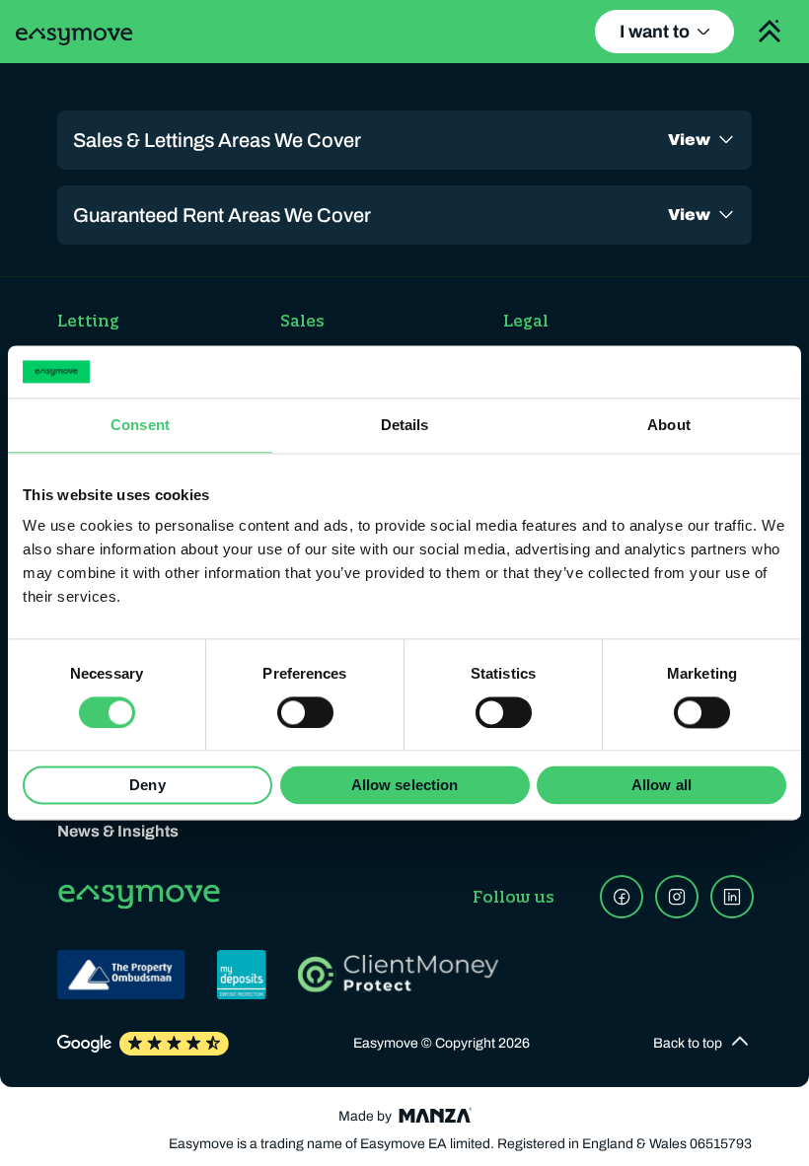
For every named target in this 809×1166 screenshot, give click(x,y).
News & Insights (118, 831)
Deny (147, 785)
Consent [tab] (140, 424)
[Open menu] (769, 31)
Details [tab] (405, 424)
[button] (702, 1044)
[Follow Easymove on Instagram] (677, 896)
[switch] (305, 712)
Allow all (661, 785)
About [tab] (669, 424)
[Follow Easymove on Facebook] (621, 896)
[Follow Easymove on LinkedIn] (732, 896)
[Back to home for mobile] (74, 36)
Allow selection (405, 785)
